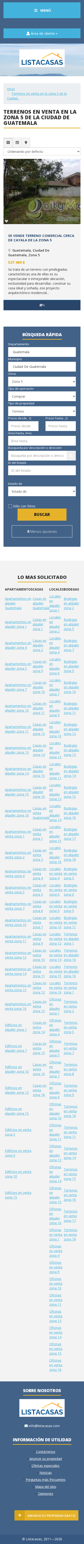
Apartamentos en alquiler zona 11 (18, 729)
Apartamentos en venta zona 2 (18, 854)
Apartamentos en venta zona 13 (18, 955)
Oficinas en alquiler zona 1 (55, 1006)
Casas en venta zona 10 (39, 955)
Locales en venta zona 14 (55, 955)
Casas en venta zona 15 (39, 1048)
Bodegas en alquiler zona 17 (71, 834)
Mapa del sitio (45, 1486)
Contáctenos (45, 1451)
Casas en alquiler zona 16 (39, 792)
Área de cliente (43, 33)
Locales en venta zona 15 (55, 971)
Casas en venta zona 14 (39, 1027)
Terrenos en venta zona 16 (70, 1195)
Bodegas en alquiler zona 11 (71, 708)
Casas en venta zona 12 (39, 987)
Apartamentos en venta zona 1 (18, 833)
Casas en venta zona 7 (39, 922)
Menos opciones (43, 531)
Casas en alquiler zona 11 (39, 708)
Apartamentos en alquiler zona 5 (18, 666)
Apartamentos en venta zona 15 (18, 987)
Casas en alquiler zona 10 (39, 687)
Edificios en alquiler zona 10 (17, 1069)
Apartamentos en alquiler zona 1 (18, 624)
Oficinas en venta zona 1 (55, 1234)
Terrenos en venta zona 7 (70, 1048)
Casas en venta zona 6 (39, 906)
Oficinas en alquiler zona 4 (55, 1027)
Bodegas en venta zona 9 (70, 906)
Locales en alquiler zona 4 (55, 645)
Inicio (11, 89)
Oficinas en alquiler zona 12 (55, 1153)
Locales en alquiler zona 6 (55, 666)
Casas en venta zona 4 (39, 873)
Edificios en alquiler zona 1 (16, 1027)
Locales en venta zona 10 (55, 922)
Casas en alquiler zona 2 (39, 645)
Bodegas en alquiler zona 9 (71, 666)
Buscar (42, 514)
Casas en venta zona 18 (39, 1090)
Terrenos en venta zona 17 (70, 1216)
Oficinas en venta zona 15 (55, 1349)
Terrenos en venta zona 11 (70, 1132)
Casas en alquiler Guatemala (41, 603)
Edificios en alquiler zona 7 (16, 1048)
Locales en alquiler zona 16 (55, 855)
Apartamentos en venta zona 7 (18, 906)
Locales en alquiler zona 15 (55, 834)
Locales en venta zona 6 (55, 890)
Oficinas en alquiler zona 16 (55, 1216)
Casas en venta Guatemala (41, 813)
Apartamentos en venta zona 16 (18, 1006)
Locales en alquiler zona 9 (55, 708)
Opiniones (45, 1493)
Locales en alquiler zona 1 (55, 603)
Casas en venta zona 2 (39, 855)
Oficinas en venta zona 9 (55, 1267)
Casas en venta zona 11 (39, 971)
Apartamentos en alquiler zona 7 (18, 687)
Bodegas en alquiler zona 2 (71, 603)
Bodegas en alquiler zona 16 (71, 813)
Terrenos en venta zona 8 (70, 1069)
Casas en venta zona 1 (39, 834)
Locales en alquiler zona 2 (55, 624)
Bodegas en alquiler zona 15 (71, 792)
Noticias (45, 1472)
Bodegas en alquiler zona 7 (71, 645)
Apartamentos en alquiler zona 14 (18, 770)
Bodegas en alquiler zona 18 (71, 855)
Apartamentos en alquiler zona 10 (18, 708)
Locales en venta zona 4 (55, 873)
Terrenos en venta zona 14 (70, 1153)
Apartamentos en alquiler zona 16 (18, 812)
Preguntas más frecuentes (46, 1479)
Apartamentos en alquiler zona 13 (18, 750)
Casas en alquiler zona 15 (39, 771)
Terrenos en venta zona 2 (70, 1006)
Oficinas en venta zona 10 (55, 1283)
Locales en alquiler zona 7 (55, 687)
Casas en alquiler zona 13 (39, 729)
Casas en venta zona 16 (39, 1069)
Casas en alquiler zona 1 (39, 624)
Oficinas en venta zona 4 (55, 1251)
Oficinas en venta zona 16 (55, 1365)
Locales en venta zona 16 (55, 987)
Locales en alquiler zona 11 (55, 771)
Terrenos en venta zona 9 (70, 1090)
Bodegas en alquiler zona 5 (71, 624)
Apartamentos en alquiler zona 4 (18, 645)
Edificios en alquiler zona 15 (17, 1111)
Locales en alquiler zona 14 (55, 813)
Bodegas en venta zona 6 (70, 890)
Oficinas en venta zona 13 (55, 1316)
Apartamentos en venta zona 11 (18, 938)
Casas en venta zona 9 (39, 939)
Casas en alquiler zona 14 (39, 750)
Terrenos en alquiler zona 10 (71, 955)
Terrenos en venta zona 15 (70, 1174)
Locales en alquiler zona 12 (55, 750)
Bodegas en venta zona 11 (70, 922)
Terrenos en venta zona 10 (70, 1111)
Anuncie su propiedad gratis (51, 1515)
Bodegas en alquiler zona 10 (71, 687)
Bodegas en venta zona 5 (70, 873)
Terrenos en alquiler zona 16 (71, 971)
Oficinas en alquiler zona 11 (55, 1132)
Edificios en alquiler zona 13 (17, 1090)
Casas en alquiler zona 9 (39, 666)
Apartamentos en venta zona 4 (18, 873)
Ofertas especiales (46, 1465)
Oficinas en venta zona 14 (55, 1332)
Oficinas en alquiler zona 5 (55, 1048)
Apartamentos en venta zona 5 (18, 889)
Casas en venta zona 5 (39, 890)
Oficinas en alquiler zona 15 (55, 1195)
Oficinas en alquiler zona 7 (55, 1069)
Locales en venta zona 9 (55, 906)
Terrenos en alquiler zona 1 (71, 939)
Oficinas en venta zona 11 (55, 1300)
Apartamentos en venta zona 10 (18, 922)
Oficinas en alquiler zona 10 (55, 1111)
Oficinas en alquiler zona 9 (55, 1090)
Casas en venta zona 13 (39, 1006)
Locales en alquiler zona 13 (55, 792)
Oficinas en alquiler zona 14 (55, 1174)
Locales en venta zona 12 (55, 939)
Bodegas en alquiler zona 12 (71, 729)
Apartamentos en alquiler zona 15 (18, 791)
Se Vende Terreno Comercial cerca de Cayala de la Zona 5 (41, 238)
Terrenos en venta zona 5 (70, 1027)
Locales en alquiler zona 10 (55, 729)
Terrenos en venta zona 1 (70, 987)
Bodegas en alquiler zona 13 (71, 750)
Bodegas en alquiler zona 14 (71, 771)
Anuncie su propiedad (45, 1458)
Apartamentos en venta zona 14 (18, 971)
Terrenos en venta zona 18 (70, 1234)
